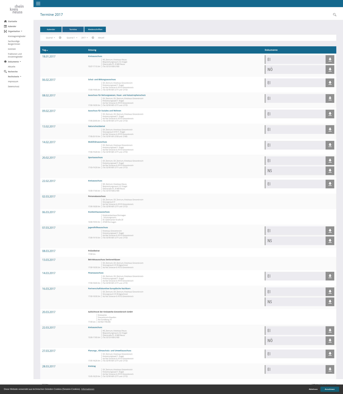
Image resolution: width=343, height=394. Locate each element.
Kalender (12, 26)
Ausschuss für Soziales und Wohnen (104, 110)
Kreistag (92, 366)
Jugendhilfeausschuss (98, 227)
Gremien (12, 49)
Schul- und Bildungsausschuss (102, 79)
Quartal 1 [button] (71, 37)
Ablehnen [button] (313, 389)
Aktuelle (11, 66)
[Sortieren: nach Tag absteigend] (47, 49)
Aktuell (101, 37)
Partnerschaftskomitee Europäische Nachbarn (109, 288)
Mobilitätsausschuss (97, 142)
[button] (16, 31)
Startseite (12, 21)
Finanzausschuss (95, 273)
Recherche (13, 71)
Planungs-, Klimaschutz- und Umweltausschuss (109, 350)
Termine (73, 29)
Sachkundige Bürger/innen (14, 42)
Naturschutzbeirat (96, 126)
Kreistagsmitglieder (17, 36)
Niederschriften (95, 29)
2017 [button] (83, 37)
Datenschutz (13, 86)
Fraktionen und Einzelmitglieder (15, 55)
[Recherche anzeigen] (334, 15)
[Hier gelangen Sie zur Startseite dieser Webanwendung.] (16, 9)
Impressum (13, 81)
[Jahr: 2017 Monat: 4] (93, 37)
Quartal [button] (49, 37)
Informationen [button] (87, 389)
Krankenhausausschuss (99, 212)
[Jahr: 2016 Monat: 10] (60, 37)
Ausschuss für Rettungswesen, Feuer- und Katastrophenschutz (117, 95)
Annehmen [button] (330, 389)
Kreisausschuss (95, 56)
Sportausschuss (95, 157)
